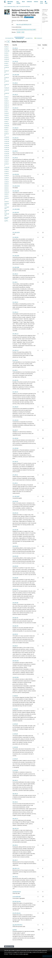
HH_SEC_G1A (16, 174)
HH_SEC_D (6, 55)
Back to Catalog (9, 946)
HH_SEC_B (6, 48)
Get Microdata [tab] (38, 38)
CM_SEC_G (6, 201)
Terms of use (41, 2)
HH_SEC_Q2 (6, 125)
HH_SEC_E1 (6, 57)
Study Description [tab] (9, 38)
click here (25, 954)
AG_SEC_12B (6, 167)
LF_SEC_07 (6, 179)
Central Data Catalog (11, 6)
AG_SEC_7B (6, 157)
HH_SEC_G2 (6, 87)
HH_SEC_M (6, 113)
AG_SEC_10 (6, 159)
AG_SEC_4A (6, 143)
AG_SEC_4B (6, 145)
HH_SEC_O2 (6, 119)
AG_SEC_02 (6, 137)
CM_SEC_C (6, 187)
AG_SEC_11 (6, 161)
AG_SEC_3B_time (16, 913)
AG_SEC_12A (16, 660)
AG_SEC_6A (6, 151)
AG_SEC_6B (6, 153)
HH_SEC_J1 (6, 102)
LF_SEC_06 (6, 177)
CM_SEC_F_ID (16, 868)
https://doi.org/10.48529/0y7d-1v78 (23, 24)
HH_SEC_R (6, 127)
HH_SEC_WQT (16, 496)
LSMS (17, 6)
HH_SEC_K (6, 109)
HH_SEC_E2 (6, 59)
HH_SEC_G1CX (16, 232)
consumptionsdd (16, 896)
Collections (29, 1)
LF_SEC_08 (6, 181)
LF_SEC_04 (6, 173)
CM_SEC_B (6, 185)
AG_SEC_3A (6, 139)
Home (5, 6)
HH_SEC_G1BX (16, 209)
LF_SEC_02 (6, 169)
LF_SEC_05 (6, 175)
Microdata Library (10, 2)
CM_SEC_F (6, 196)
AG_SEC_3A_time (17, 901)
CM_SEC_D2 (6, 192)
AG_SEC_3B (6, 141)
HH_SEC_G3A (16, 255)
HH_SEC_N (6, 115)
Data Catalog (18, 2)
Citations (36, 1)
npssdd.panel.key (17, 891)
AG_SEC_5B (6, 149)
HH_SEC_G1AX (16, 186)
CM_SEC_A (6, 183)
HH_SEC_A (6, 46)
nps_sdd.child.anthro (17, 924)
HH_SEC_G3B (16, 267)
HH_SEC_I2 (6, 100)
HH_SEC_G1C (16, 212)
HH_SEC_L (6, 111)
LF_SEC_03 (6, 171)
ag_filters (6, 220)
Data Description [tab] (19, 38)
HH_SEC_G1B (16, 191)
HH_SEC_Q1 (6, 123)
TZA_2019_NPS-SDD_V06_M (24, 6)
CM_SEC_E (6, 194)
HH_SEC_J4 (6, 107)
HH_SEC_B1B (6, 50)
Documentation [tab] (28, 38)
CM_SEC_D (6, 189)
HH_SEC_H (6, 96)
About (23, 1)
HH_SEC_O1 (6, 117)
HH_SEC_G (6, 65)
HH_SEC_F (6, 63)
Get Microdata (29, 17)
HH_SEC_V (6, 131)
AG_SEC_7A (6, 155)
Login (46, 3)
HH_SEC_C (6, 53)
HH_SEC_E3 (6, 61)
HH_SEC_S (6, 129)
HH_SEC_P (6, 121)
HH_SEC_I (6, 98)
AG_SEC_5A (6, 147)
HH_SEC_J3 (6, 105)
